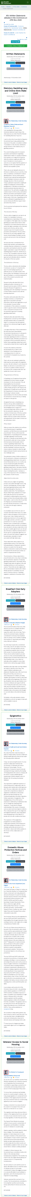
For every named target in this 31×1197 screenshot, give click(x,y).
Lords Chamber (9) (20, 33)
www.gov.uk (7, 1009)
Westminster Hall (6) (17, 28)
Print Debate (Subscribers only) (16, 68)
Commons (24, 6)
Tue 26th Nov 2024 (9, 24)
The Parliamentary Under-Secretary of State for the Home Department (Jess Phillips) (15, 882)
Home (3, 6)
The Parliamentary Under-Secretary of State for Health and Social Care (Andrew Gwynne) (15, 746)
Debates (8, 6)
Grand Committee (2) (9, 34)
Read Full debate (20, 63)
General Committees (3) (19, 30)
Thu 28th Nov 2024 (22, 39)
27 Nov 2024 (16, 6)
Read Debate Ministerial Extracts (15, 108)
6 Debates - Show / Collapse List (15, 46)
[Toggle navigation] (28, 2)
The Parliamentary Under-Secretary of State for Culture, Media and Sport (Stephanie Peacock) (15, 123)
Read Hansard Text (15, 66)
